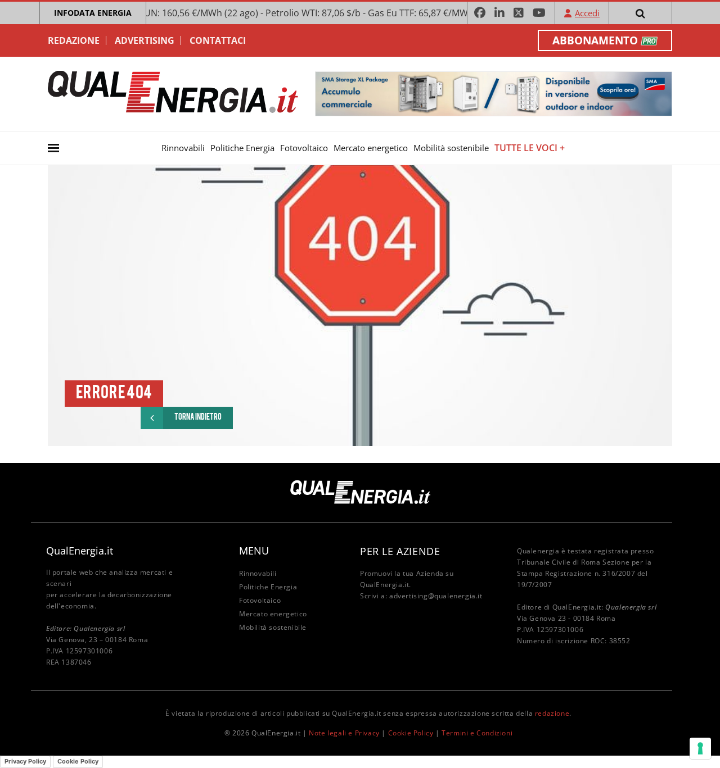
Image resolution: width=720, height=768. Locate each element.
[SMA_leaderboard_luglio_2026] (494, 93)
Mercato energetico (371, 147)
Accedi (587, 13)
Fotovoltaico (304, 147)
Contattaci (218, 40)
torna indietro (198, 417)
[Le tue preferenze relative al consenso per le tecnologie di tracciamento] (700, 748)
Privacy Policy (25, 761)
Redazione (74, 40)
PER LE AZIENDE (400, 551)
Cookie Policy (411, 733)
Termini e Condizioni (477, 733)
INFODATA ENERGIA (93, 12)
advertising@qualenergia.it (436, 596)
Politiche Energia (242, 147)
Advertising (144, 40)
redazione (552, 713)
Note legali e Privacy (344, 733)
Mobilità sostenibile (451, 147)
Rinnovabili (183, 147)
